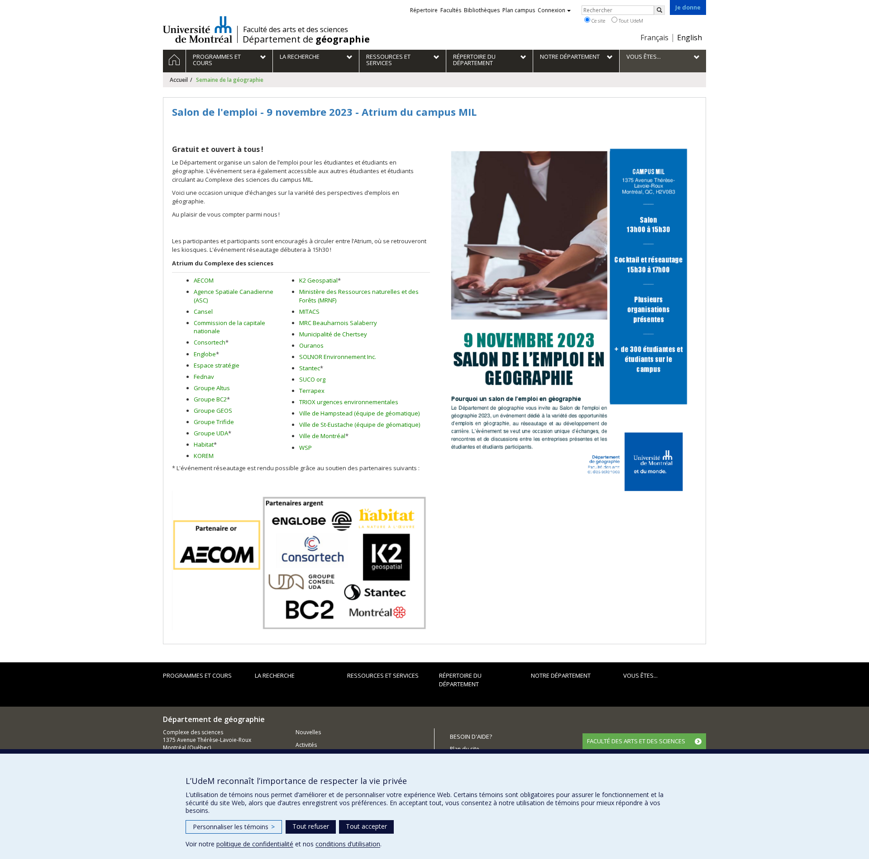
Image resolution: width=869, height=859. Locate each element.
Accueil (179, 80)
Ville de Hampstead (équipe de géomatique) (359, 413)
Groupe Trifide (214, 422)
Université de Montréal (197, 29)
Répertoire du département (460, 679)
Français (654, 37)
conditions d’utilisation (347, 844)
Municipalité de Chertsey (333, 334)
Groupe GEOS (213, 410)
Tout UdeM (630, 20)
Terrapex (312, 391)
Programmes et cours (197, 675)
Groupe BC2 (210, 399)
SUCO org (312, 379)
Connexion (551, 10)
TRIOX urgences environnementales (348, 402)
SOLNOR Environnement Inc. (337, 357)
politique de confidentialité (254, 844)
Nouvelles (308, 732)
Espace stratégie (216, 365)
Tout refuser (310, 826)
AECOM (204, 280)
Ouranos (311, 345)
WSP (305, 448)
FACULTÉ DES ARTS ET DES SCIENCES (636, 741)
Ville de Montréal (322, 436)
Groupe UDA (211, 433)
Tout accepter (366, 826)
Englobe (205, 354)
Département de (306, 39)
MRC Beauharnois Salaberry (338, 323)
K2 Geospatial (318, 280)
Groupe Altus (212, 388)
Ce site (597, 20)
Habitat (204, 444)
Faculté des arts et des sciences (295, 29)
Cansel (203, 311)
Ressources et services (383, 675)
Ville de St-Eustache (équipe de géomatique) (359, 424)
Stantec (309, 368)
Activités (306, 745)
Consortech (209, 342)
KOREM (204, 456)
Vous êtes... (640, 675)
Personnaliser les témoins (234, 826)
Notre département (561, 675)
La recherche (275, 675)
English (689, 37)
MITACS (309, 311)
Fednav (204, 377)
